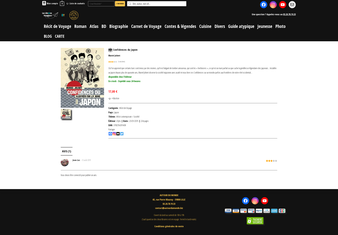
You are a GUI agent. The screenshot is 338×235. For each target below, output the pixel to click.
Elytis (119, 121)
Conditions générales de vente (169, 226)
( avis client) (121, 61)
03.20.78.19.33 (289, 14)
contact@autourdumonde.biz (169, 208)
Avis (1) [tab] (66, 151)
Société (136, 116)
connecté (77, 175)
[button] (113, 98)
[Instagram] (114, 133)
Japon (116, 112)
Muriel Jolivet (114, 55)
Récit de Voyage (126, 108)
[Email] (118, 133)
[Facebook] (110, 133)
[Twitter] (121, 133)
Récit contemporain (124, 116)
